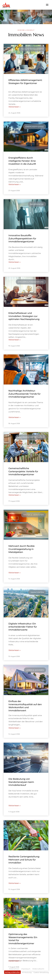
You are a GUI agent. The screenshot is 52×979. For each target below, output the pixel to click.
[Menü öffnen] (47, 5)
